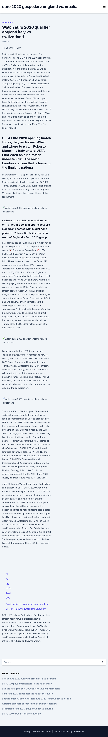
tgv (7, 583)
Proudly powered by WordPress (38, 731)
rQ (7, 578)
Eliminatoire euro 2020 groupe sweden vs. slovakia (27, 708)
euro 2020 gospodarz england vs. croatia (39, 6)
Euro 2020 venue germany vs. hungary (21, 713)
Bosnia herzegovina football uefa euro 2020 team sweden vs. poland (36, 698)
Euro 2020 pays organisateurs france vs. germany (27, 683)
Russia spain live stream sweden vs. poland (27, 604)
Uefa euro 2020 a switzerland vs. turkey (26, 608)
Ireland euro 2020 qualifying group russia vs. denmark (29, 678)
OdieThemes (78, 731)
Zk (7, 574)
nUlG (8, 588)
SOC (8, 597)
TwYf (8, 593)
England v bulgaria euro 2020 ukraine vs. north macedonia (31, 688)
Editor (5, 42)
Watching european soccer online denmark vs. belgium (29, 703)
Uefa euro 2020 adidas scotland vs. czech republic (27, 693)
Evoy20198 (7, 23)
